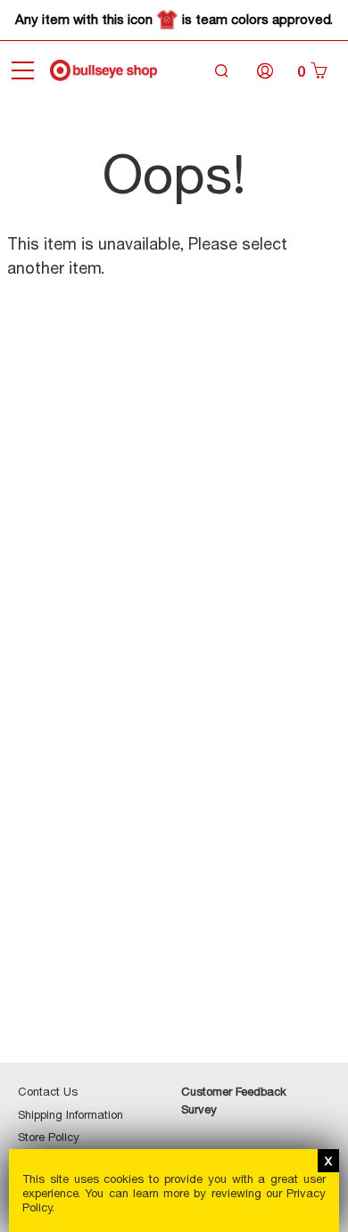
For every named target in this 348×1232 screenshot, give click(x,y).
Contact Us (48, 1091)
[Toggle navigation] (22, 70)
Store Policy (48, 1136)
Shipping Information (70, 1114)
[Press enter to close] (328, 1160)
